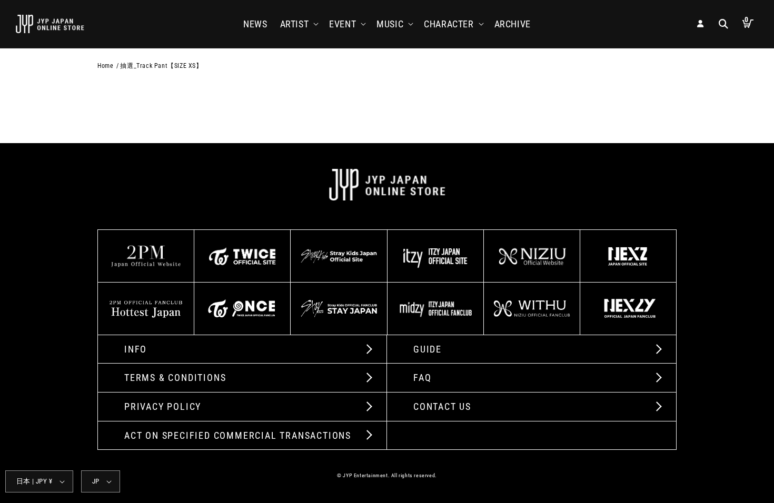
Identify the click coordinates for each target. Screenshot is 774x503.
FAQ (422, 377)
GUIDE (427, 349)
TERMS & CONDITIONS (175, 377)
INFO (135, 349)
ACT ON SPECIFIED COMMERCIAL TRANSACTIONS (237, 435)
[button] (298, 24)
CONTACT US (442, 406)
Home (105, 65)
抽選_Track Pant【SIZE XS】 (161, 65)
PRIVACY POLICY (162, 406)
